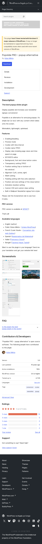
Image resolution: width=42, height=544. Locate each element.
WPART (25, 209)
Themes (25, 464)
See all (37, 432)
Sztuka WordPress (28, 227)
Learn (4, 478)
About (4, 460)
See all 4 (37, 382)
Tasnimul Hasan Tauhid (20, 243)
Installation (8, 82)
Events (24, 482)
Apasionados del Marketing (22, 236)
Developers (6, 485)
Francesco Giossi (17, 239)
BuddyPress (7, 506)
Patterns (25, 471)
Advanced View (8, 397)
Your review (6, 432)
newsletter (30, 391)
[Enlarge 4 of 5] (37, 262)
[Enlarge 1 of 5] (17, 262)
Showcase (26, 460)
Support (7, 93)
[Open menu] (38, 3)
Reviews (7, 77)
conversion (30, 387)
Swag (25, 489)
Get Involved (27, 478)
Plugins (24, 468)
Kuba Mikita (9, 58)
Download (7, 64)
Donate (26, 485)
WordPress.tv (8, 489)
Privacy (5, 471)
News (4, 464)
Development (9, 88)
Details (6, 72)
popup (37, 391)
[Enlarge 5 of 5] (37, 273)
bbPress (6, 503)
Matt (5, 499)
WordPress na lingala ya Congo (18, 516)
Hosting (5, 468)
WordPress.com (9, 496)
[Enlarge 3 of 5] (17, 281)
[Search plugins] (24, 16)
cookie (37, 387)
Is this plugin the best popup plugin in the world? (12, 328)
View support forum (9, 448)
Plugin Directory (7, 9)
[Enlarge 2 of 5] (17, 275)
